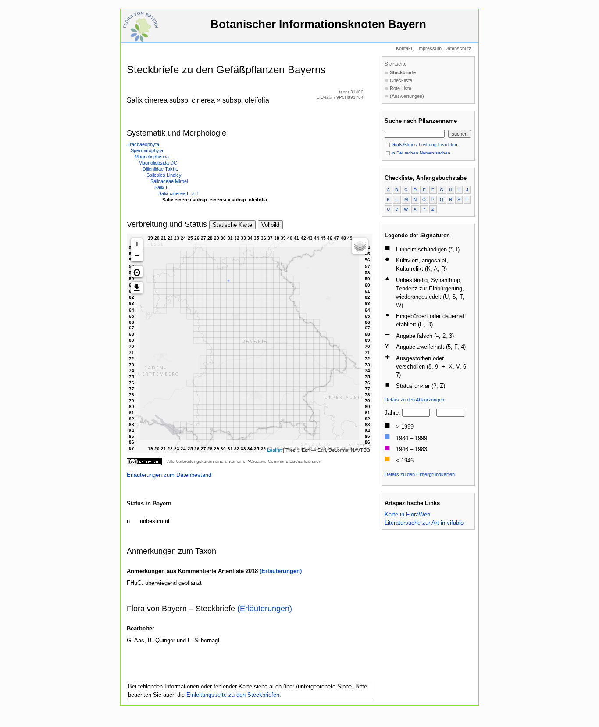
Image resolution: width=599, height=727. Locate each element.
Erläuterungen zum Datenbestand (169, 475)
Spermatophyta (147, 150)
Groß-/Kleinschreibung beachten (423, 144)
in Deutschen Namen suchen (420, 152)
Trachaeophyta (143, 144)
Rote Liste (400, 88)
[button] (137, 271)
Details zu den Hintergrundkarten (420, 474)
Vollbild (270, 225)
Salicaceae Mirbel (169, 181)
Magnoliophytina (152, 156)
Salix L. (162, 187)
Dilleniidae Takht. (160, 169)
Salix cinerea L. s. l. (179, 193)
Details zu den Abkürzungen (414, 399)
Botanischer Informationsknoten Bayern (318, 24)
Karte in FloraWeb (407, 514)
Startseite (396, 64)
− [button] (137, 255)
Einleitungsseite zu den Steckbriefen (232, 694)
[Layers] (360, 246)
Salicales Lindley (164, 175)
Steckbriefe (403, 72)
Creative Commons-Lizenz (276, 461)
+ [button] (137, 243)
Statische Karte (232, 225)
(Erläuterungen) (281, 571)
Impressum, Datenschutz (444, 48)
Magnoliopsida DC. (158, 162)
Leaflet (274, 449)
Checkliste (401, 80)
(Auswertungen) (407, 96)
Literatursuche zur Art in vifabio (424, 522)
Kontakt (404, 48)
